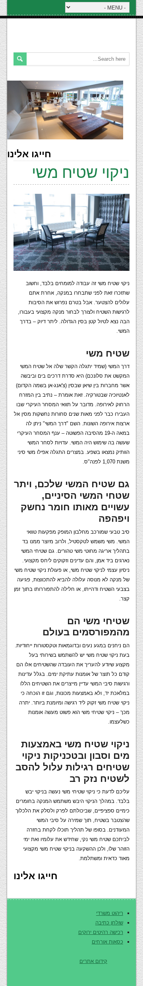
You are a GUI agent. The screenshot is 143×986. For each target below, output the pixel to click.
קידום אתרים (93, 961)
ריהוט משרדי (109, 913)
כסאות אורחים (107, 942)
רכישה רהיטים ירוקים (100, 932)
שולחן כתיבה (109, 923)
